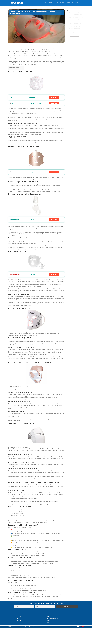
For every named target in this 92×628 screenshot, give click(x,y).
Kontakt (48, 620)
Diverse (76, 2)
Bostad (44, 2)
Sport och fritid (60, 2)
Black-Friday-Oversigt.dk (23, 620)
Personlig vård (70, 2)
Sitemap (48, 622)
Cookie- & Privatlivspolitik (52, 618)
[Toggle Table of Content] (21, 68)
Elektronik (51, 2)
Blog (48, 616)
